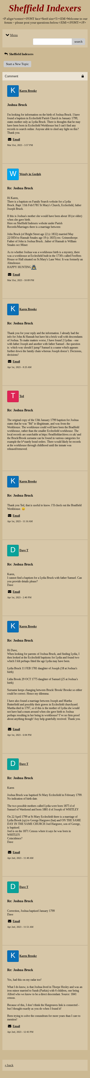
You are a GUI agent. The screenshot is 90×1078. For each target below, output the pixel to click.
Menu (14, 35)
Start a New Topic (17, 64)
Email (16, 139)
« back (9, 1065)
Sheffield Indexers (20, 54)
